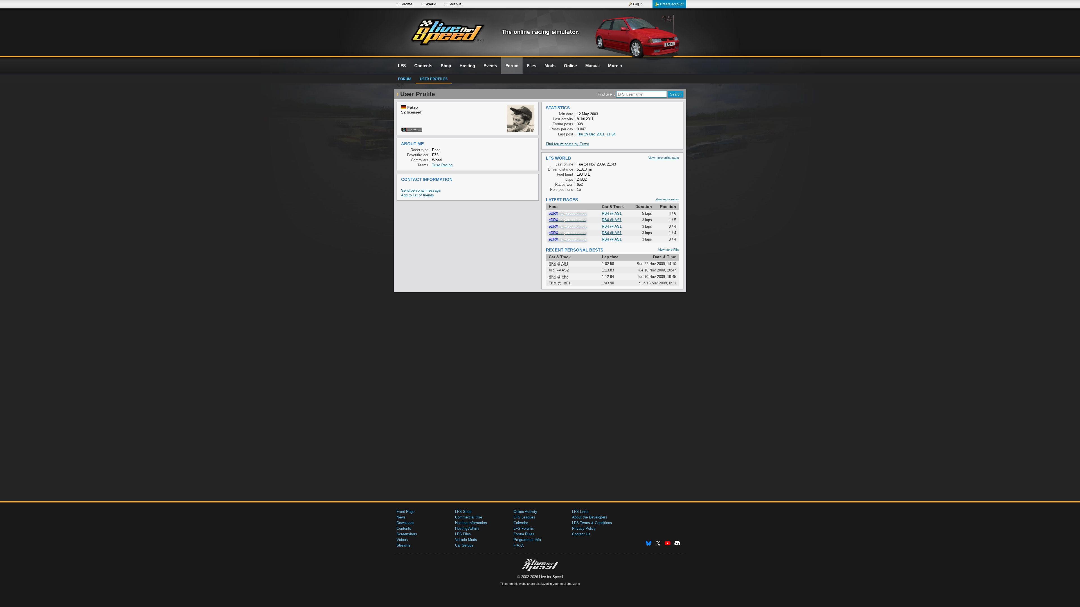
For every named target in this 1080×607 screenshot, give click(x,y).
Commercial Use (468, 517)
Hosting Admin (467, 528)
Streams (403, 545)
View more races (667, 199)
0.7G (480, 40)
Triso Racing (442, 165)
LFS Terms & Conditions (592, 523)
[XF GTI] (638, 35)
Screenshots (407, 534)
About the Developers (589, 517)
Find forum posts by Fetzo (567, 144)
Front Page (406, 511)
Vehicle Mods (466, 540)
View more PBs (668, 249)
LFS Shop (463, 511)
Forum (404, 78)
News (401, 517)
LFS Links (580, 511)
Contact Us (581, 534)
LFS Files (463, 534)
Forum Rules (524, 534)
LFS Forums (524, 528)
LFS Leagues (524, 517)
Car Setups (464, 545)
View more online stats (663, 157)
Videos (402, 540)
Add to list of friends (417, 195)
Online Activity (525, 511)
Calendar (521, 523)
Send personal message (420, 190)
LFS (404, 4)
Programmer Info (527, 540)
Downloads (405, 523)
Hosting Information (471, 523)
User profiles (434, 78)
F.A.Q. (519, 545)
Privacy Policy (584, 528)
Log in (638, 4)
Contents (404, 528)
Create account (671, 4)
